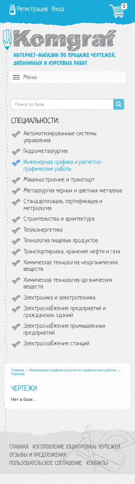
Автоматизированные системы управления (60, 137)
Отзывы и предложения (37, 455)
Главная (17, 370)
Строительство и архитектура (59, 219)
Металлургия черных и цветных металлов (73, 191)
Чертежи (17, 374)
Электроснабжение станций (56, 344)
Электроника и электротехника (59, 298)
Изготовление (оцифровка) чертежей (76, 447)
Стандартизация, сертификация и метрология (63, 205)
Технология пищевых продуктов (61, 241)
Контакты (97, 463)
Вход (58, 9)
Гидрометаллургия (46, 151)
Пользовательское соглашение (45, 463)
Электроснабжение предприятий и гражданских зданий (65, 312)
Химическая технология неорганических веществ (71, 266)
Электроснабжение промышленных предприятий (64, 329)
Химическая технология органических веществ (68, 284)
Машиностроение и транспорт (59, 180)
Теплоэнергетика (43, 230)
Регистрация (32, 9)
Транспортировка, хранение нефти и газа (72, 252)
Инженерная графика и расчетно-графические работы (63, 166)
